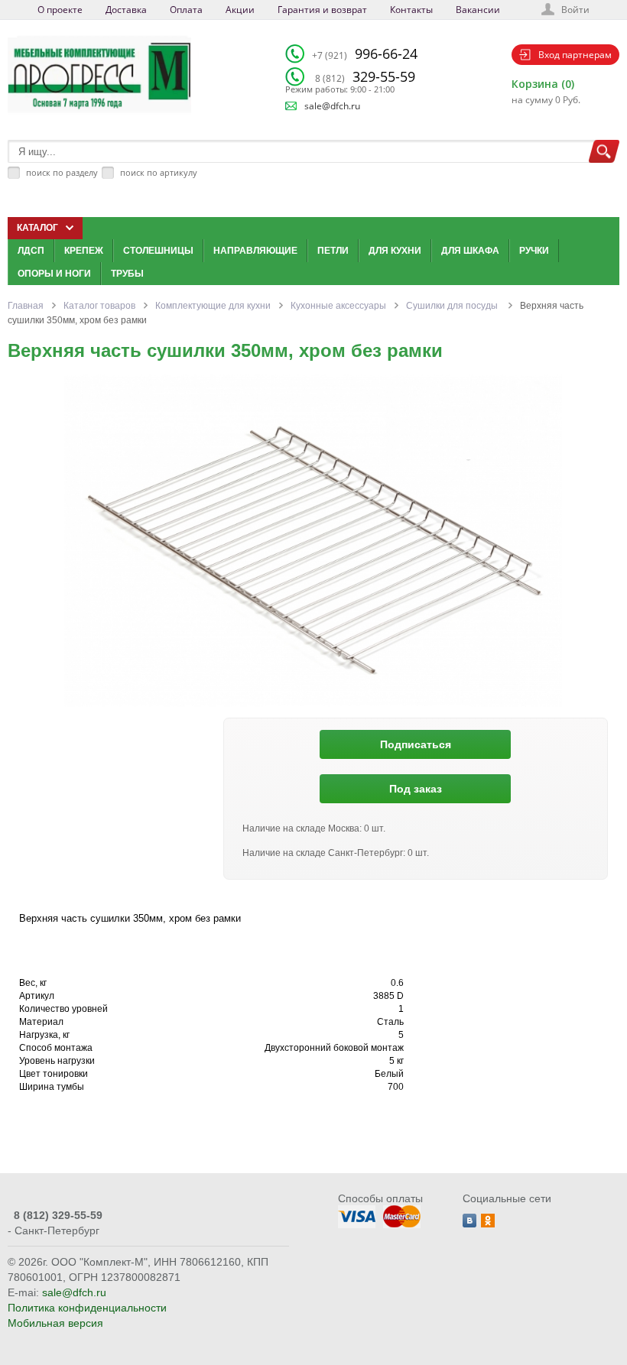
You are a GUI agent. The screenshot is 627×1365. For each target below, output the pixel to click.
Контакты (411, 9)
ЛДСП (31, 250)
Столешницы (158, 250)
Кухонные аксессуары (338, 305)
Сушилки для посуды (453, 305)
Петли (333, 250)
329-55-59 (365, 76)
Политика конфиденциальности (87, 1308)
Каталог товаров (99, 305)
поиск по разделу (62, 172)
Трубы (127, 273)
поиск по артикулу (158, 172)
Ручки (534, 250)
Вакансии (478, 9)
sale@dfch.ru (332, 105)
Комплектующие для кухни (213, 305)
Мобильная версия (55, 1323)
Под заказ (415, 789)
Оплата (186, 9)
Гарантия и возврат (322, 9)
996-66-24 (364, 53)
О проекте (60, 9)
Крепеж (83, 250)
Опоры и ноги (54, 273)
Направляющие (255, 250)
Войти (575, 9)
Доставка (126, 9)
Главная (26, 305)
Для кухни (395, 250)
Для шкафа (470, 250)
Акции (240, 9)
